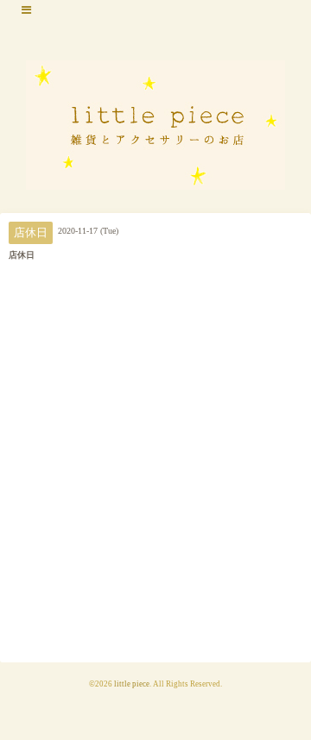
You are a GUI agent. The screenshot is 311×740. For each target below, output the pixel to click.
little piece (131, 684)
